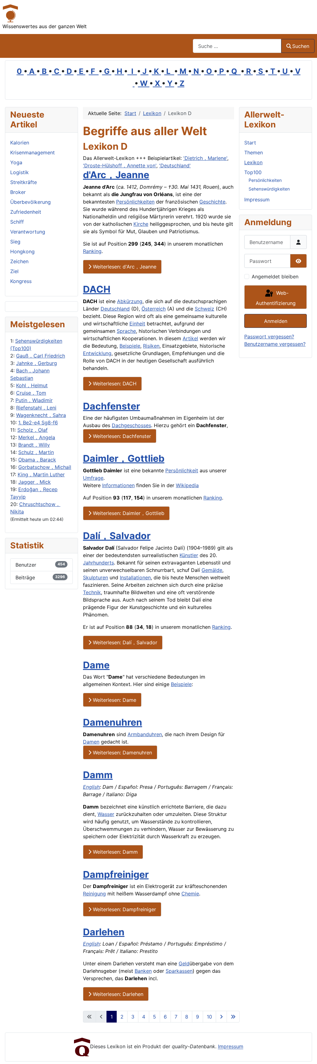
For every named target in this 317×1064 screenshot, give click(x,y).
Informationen (118, 485)
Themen (253, 152)
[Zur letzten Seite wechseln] (233, 1017)
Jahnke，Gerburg (36, 363)
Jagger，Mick (34, 482)
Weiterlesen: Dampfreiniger (123, 909)
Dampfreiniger (116, 874)
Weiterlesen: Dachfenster (121, 436)
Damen (91, 742)
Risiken (151, 346)
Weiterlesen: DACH (114, 383)
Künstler (189, 555)
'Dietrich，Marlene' (205, 158)
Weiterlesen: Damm (114, 852)
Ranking (92, 251)
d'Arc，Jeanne (116, 174)
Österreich (153, 309)
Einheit (137, 323)
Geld (184, 963)
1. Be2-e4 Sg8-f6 (38, 422)
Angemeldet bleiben (275, 276)
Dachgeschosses (131, 425)
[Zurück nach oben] (306, 1052)
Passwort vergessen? (269, 336)
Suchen (300, 46)
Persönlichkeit (181, 470)
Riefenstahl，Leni (36, 408)
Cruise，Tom (31, 393)
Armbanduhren (145, 734)
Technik (92, 592)
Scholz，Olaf (32, 430)
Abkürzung (129, 301)
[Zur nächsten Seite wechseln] (221, 1017)
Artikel (190, 338)
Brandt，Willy (34, 445)
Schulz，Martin (36, 452)
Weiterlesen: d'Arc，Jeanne (123, 267)
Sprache (126, 331)
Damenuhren (112, 722)
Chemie (190, 893)
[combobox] (237, 46)
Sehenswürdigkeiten (269, 188)
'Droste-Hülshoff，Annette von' (119, 165)
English (91, 787)
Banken (143, 971)
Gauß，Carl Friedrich (40, 356)
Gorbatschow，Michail (44, 467)
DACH (97, 289)
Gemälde (212, 570)
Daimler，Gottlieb (123, 458)
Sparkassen (179, 971)
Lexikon (253, 162)
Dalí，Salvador (116, 535)
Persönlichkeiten (135, 202)
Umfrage (93, 478)
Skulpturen (95, 577)
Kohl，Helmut (32, 385)
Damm (98, 774)
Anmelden (275, 321)
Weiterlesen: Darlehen (117, 994)
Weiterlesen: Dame (113, 700)
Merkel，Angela (36, 437)
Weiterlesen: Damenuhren (121, 752)
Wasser (106, 814)
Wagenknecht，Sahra (41, 415)
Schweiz (204, 309)
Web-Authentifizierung (276, 298)
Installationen (135, 577)
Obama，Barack (37, 460)
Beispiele (129, 346)
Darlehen (103, 931)
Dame (96, 665)
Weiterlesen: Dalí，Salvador (124, 642)
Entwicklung (97, 353)
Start (250, 142)
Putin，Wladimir (34, 400)
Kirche (140, 224)
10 (209, 1017)
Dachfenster (111, 406)
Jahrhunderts (98, 563)
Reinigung (94, 893)
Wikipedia (187, 485)
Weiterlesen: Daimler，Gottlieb (127, 513)
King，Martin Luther (41, 474)
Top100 (253, 172)
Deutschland (115, 309)
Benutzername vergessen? (275, 344)
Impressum (257, 199)
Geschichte (212, 202)
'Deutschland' (175, 165)
